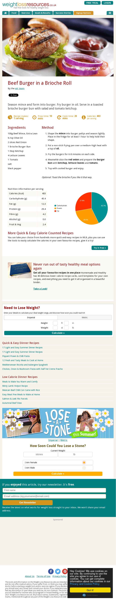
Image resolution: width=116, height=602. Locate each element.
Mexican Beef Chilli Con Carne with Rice (21, 390)
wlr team (19, 88)
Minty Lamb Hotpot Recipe (15, 386)
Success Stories (63, 13)
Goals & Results (42, 13)
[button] (31, 317)
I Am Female (31, 462)
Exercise (26, 13)
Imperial (53, 440)
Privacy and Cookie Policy (85, 584)
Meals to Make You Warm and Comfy (20, 381)
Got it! (90, 590)
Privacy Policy (59, 576)
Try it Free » (100, 248)
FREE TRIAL (92, 3)
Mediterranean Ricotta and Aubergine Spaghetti (25, 365)
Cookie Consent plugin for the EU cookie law (90, 595)
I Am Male (30, 468)
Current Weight (58, 450)
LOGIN (107, 3)
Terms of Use (43, 576)
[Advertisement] (58, 542)
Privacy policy (18, 510)
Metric (63, 440)
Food (14, 13)
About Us (29, 576)
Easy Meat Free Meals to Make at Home (21, 394)
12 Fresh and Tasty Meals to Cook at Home (22, 360)
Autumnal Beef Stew (12, 403)
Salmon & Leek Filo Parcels (15, 399)
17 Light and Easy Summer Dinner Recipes (22, 347)
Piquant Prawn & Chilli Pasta (16, 356)
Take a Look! (40, 289)
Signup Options (83, 13)
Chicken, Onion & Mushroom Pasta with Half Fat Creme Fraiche (32, 369)
